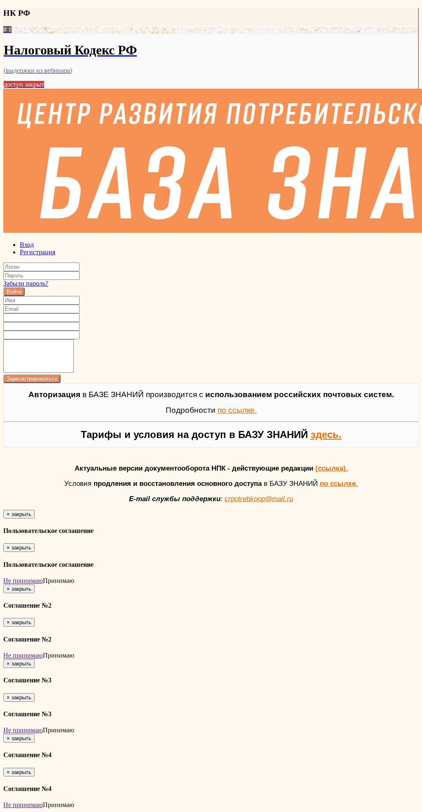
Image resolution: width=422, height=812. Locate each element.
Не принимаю (23, 580)
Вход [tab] (27, 244)
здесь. (326, 434)
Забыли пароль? (25, 283)
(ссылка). (331, 468)
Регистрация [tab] (37, 252)
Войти (14, 292)
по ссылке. (339, 483)
